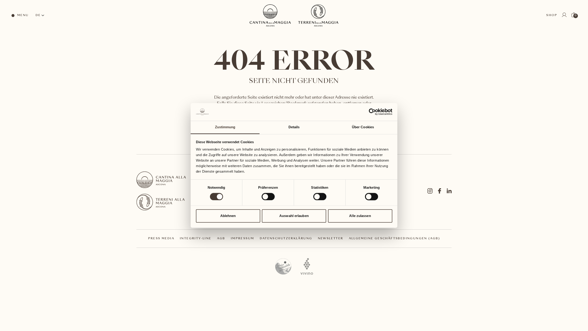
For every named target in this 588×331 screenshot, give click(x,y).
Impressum (242, 238)
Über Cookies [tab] (363, 127)
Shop (551, 15)
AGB (221, 238)
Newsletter (330, 238)
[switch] (267, 196)
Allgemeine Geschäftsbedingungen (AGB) (394, 238)
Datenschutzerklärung (286, 238)
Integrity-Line (196, 238)
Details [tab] (294, 127)
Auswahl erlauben (294, 216)
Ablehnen (228, 216)
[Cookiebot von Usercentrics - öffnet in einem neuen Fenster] (372, 111)
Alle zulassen (360, 216)
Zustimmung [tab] (225, 127)
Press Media (161, 238)
